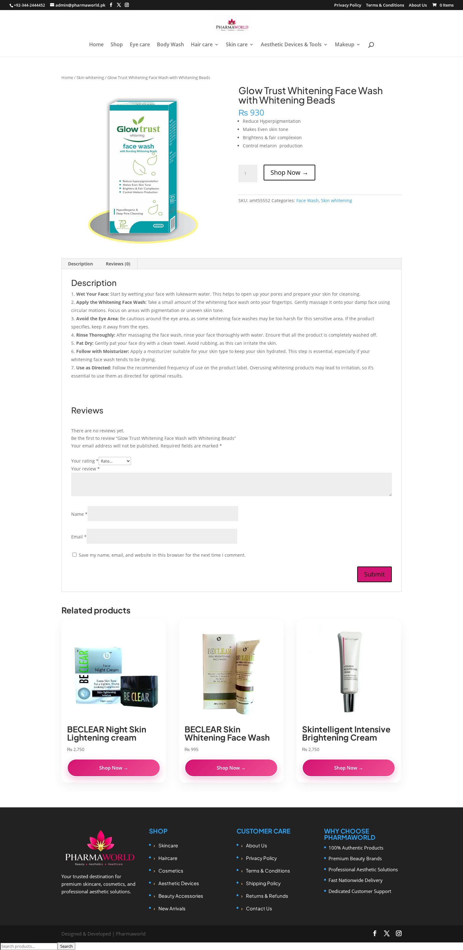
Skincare (168, 845)
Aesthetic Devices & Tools (291, 45)
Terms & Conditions (385, 5)
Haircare (167, 858)
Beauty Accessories (180, 896)
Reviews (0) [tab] (118, 264)
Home (96, 45)
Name (79, 514)
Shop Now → (289, 172)
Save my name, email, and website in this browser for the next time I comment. (162, 555)
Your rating (85, 461)
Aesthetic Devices (178, 883)
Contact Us (259, 908)
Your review (85, 469)
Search (66, 946)
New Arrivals (172, 908)
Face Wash (307, 200)
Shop (117, 45)
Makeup (344, 45)
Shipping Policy (263, 883)
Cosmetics (170, 870)
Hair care (202, 45)
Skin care (237, 45)
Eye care (140, 45)
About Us (418, 5)
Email (79, 537)
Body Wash (170, 45)
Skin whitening (90, 77)
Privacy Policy (347, 5)
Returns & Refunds (267, 896)
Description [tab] (80, 264)
